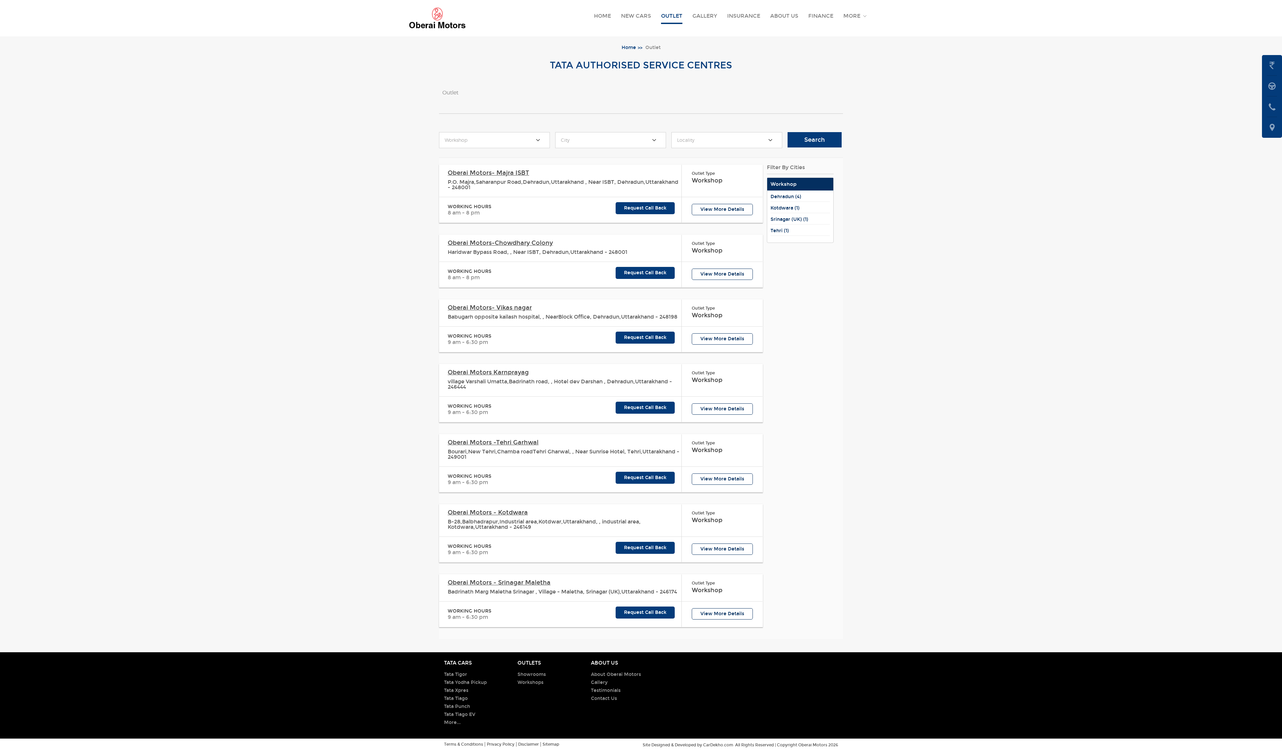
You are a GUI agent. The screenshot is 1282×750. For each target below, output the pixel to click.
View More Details (722, 209)
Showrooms (531, 674)
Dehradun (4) (786, 197)
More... (452, 722)
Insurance (743, 16)
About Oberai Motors (616, 674)
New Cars (636, 16)
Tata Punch (457, 706)
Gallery (704, 16)
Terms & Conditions (463, 744)
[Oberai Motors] (437, 18)
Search (814, 139)
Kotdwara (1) (785, 208)
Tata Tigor (455, 674)
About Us (784, 16)
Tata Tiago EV (459, 714)
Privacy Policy (500, 744)
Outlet (671, 16)
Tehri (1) (780, 231)
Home (602, 16)
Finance (820, 16)
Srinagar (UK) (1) (789, 219)
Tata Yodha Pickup (465, 682)
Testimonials (606, 690)
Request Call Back (645, 208)
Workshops (530, 682)
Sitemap (551, 744)
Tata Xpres (456, 690)
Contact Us (604, 698)
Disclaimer (528, 744)
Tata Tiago (456, 698)
